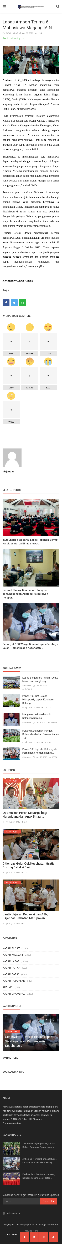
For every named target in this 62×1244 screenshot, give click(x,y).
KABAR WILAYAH (13, 954)
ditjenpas (8, 471)
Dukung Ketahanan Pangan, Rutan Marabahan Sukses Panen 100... (40, 734)
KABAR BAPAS (11, 974)
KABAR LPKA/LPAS (14, 993)
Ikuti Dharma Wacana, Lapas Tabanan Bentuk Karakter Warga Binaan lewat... (30, 541)
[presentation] (47, 1019)
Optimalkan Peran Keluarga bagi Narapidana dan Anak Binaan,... (25, 814)
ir (23, 707)
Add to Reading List (14, 38)
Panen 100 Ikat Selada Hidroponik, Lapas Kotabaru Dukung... (38, 699)
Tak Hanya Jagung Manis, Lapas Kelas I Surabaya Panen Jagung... (39, 1145)
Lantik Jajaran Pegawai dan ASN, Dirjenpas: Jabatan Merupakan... (25, 916)
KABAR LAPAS (11, 33)
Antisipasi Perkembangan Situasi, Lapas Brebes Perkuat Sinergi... (39, 1161)
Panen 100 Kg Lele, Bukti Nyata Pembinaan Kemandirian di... (39, 751)
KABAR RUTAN (11, 967)
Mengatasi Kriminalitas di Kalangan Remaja (36, 716)
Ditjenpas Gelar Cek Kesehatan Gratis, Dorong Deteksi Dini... (29, 865)
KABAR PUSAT (11, 948)
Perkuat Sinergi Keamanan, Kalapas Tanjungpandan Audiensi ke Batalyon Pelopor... (25, 594)
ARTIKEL (8, 987)
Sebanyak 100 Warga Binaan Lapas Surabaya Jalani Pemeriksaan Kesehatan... (30, 646)
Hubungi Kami (31, 1230)
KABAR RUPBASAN (14, 980)
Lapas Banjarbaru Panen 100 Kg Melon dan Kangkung (40, 679)
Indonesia (12, 1213)
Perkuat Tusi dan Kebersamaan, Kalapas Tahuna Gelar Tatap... (38, 1176)
